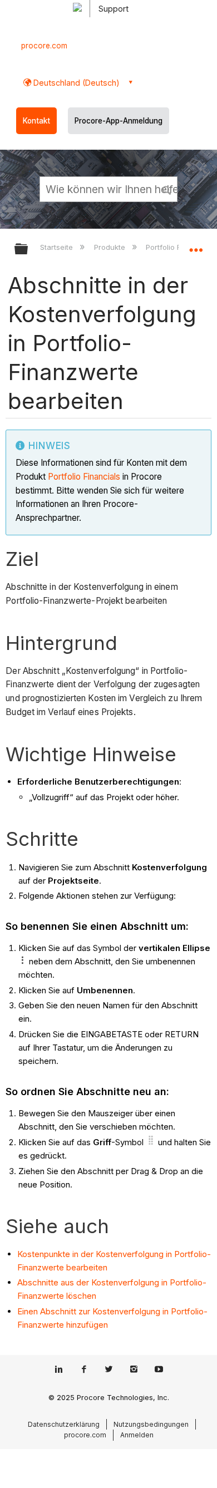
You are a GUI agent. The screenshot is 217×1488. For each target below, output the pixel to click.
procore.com (44, 45)
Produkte (110, 247)
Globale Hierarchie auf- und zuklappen (28, 250)
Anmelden (137, 1435)
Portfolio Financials (84, 476)
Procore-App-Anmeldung (118, 120)
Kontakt (36, 120)
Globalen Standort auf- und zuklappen (196, 245)
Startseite (57, 247)
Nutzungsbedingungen (151, 1424)
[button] (166, 188)
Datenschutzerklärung (64, 1424)
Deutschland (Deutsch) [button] (75, 82)
